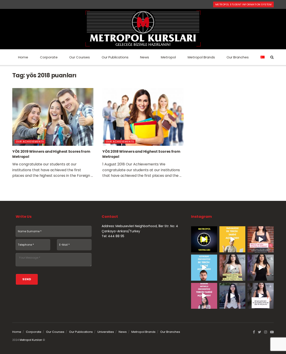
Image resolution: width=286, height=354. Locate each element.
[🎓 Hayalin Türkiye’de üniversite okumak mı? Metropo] (261, 268)
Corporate (49, 57)
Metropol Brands (201, 57)
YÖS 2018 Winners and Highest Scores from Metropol (141, 154)
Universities (105, 332)
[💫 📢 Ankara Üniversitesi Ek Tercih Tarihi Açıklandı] (232, 239)
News (144, 57)
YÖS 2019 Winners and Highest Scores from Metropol (51, 154)
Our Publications (115, 57)
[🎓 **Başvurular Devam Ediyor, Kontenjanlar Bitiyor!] (232, 296)
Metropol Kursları (31, 340)
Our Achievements (30, 141)
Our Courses (79, 57)
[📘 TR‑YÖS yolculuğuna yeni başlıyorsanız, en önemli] (232, 268)
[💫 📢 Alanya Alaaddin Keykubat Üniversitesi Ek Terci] (204, 268)
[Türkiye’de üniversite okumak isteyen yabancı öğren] (261, 239)
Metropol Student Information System (243, 4)
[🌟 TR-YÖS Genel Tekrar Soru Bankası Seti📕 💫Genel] (204, 239)
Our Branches (238, 57)
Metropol (168, 57)
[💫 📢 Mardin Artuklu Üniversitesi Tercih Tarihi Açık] (204, 296)
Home (23, 57)
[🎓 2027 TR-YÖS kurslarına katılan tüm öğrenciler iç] (261, 296)
